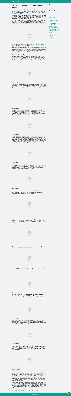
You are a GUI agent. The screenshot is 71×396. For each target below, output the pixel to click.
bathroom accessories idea (53, 6)
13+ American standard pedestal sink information (53, 27)
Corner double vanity (41, 47)
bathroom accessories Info (53, 8)
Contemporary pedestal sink (32, 47)
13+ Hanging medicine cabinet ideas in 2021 (53, 18)
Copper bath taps (24, 47)
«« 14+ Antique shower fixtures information (18, 390)
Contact (52, 1)
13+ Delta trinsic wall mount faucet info (53, 21)
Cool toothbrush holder (16, 47)
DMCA (50, 1)
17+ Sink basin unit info (52, 32)
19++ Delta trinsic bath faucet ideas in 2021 (53, 35)
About (47, 1)
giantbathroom (15, 1)
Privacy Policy (57, 1)
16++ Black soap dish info (53, 15)
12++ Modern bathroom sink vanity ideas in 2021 (53, 24)
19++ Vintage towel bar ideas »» (34, 390)
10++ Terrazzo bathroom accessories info (53, 13)
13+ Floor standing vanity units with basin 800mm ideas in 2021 (54, 30)
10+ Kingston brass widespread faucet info (54, 38)
